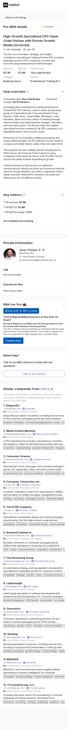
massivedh (31, 662)
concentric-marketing (39, 612)
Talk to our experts (34, 373)
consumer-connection (30, 485)
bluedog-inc (36, 637)
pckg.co (10, 510)
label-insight (32, 586)
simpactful (30, 409)
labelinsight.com (14, 586)
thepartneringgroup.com (17, 561)
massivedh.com (13, 662)
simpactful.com (13, 409)
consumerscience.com (17, 459)
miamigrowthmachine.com (18, 434)
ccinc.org (10, 485)
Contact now (13, 340)
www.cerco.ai (36, 397)
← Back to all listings (14, 17)
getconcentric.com (15, 612)
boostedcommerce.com (17, 535)
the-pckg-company (28, 510)
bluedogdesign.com (15, 637)
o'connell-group (37, 688)
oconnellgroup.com (15, 688)
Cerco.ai (46, 389)
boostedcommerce (43, 535)
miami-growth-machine (47, 434)
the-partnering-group (44, 561)
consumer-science (41, 459)
